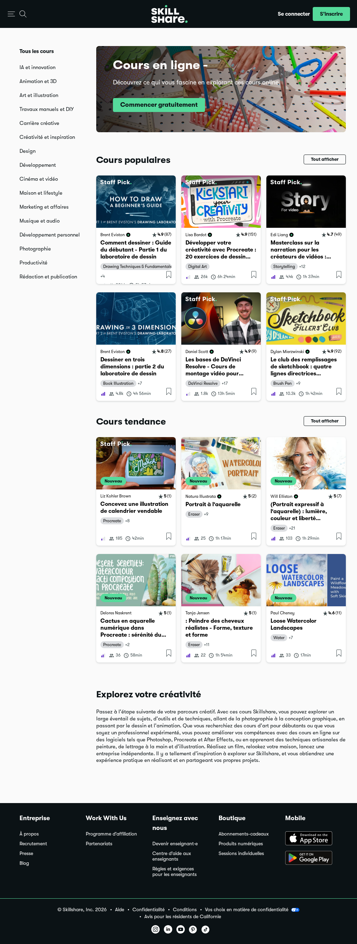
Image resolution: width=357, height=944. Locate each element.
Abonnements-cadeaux (244, 834)
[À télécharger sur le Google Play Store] (311, 858)
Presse (26, 853)
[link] (136, 229)
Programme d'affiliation (111, 834)
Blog (24, 863)
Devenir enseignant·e (175, 843)
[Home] (169, 14)
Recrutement (33, 843)
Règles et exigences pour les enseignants (174, 871)
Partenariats (99, 843)
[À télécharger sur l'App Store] (311, 839)
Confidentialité (148, 909)
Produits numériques (241, 843)
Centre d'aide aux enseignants (171, 856)
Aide (119, 909)
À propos (29, 834)
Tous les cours (37, 51)
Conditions (185, 909)
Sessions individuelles (241, 853)
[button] (11, 14)
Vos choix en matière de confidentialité (246, 909)
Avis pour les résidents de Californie (182, 916)
